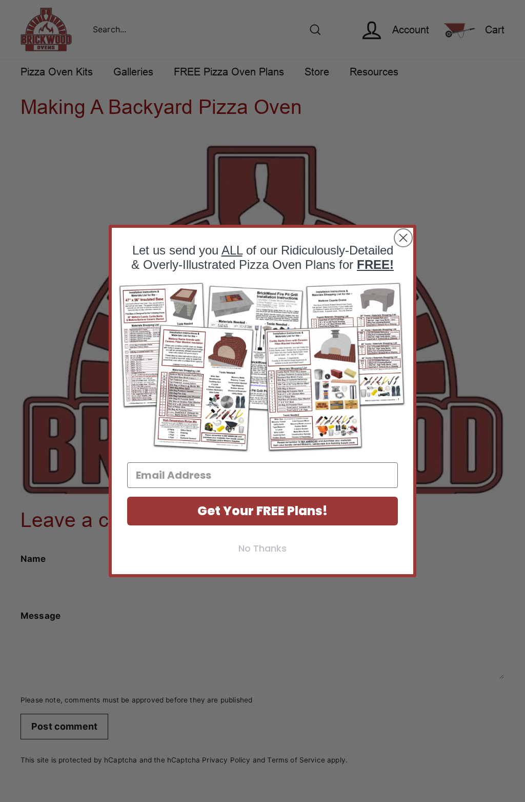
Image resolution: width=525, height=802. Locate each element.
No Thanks (262, 548)
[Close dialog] (403, 238)
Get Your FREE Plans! (262, 510)
